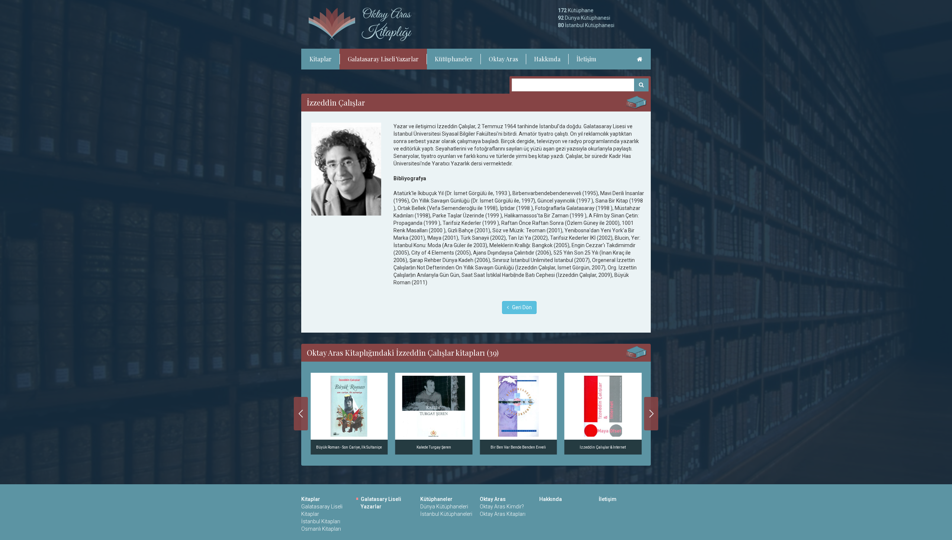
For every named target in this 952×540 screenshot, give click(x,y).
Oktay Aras (503, 59)
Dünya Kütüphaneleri (444, 507)
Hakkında (547, 59)
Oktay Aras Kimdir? (502, 507)
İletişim (586, 59)
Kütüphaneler (454, 59)
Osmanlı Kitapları (321, 529)
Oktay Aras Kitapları (502, 514)
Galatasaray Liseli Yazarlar (383, 59)
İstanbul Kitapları (320, 521)
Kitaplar (320, 59)
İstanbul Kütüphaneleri (446, 514)
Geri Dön (520, 307)
